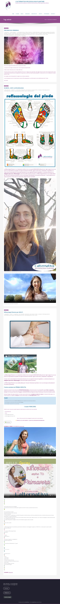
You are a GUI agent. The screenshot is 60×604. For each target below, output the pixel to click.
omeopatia (40, 33)
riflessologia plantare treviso (40, 34)
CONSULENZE (27, 13)
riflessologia (45, 33)
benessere (30, 32)
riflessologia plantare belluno (20, 34)
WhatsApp (6, 588)
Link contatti (6, 80)
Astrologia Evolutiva (21, 32)
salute (47, 34)
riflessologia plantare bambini (9, 34)
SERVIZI (22, 13)
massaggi (24, 33)
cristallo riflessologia (36, 32)
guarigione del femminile (50, 32)
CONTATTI (40, 13)
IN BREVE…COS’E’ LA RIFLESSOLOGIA (14, 88)
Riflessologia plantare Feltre (30, 34)
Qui (30, 78)
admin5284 (7, 314)
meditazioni (28, 33)
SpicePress (34, 602)
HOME (13, 13)
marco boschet (19, 33)
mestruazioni (33, 33)
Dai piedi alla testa (8, 411)
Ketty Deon (7, 32)
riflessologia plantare (51, 33)
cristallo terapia (42, 32)
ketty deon (10, 33)
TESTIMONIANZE (46, 13)
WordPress (27, 602)
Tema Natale (23, 35)
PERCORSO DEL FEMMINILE (52, 19)
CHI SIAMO (17, 13)
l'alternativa (14, 33)
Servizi (11, 314)
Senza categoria (13, 32)
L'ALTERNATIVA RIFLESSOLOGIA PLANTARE (29, 1)
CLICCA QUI (21, 426)
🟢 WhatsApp (7, 422)
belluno (26, 32)
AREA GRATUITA (34, 13)
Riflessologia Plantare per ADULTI (13, 312)
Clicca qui (11, 572)
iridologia (5, 33)
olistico (37, 33)
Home (46, 19)
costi (19, 314)
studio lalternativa (17, 35)
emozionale (52, 389)
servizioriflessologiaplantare (9, 35)
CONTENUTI (53, 13)
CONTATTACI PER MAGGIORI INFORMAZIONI (36, 420)
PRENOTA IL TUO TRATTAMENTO (22, 420)
